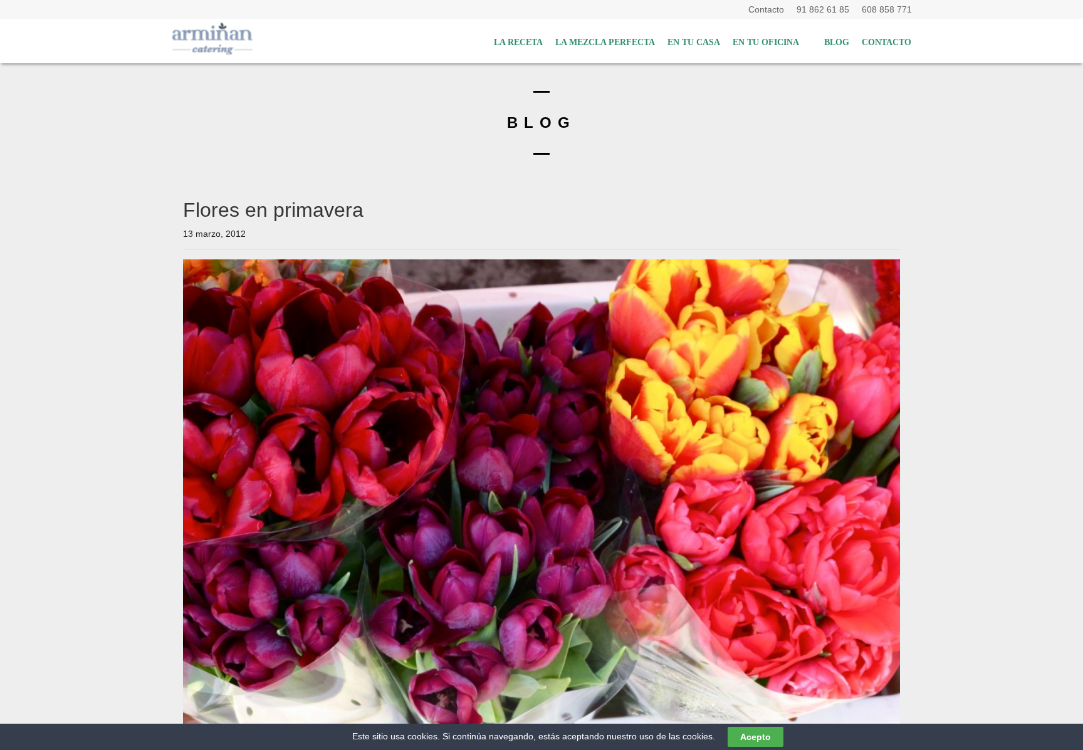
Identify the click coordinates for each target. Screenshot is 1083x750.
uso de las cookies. (677, 736)
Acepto (755, 737)
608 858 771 (887, 9)
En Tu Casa (693, 42)
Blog (836, 42)
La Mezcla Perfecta (605, 42)
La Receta (518, 42)
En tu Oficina (766, 42)
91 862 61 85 (825, 9)
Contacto (769, 9)
